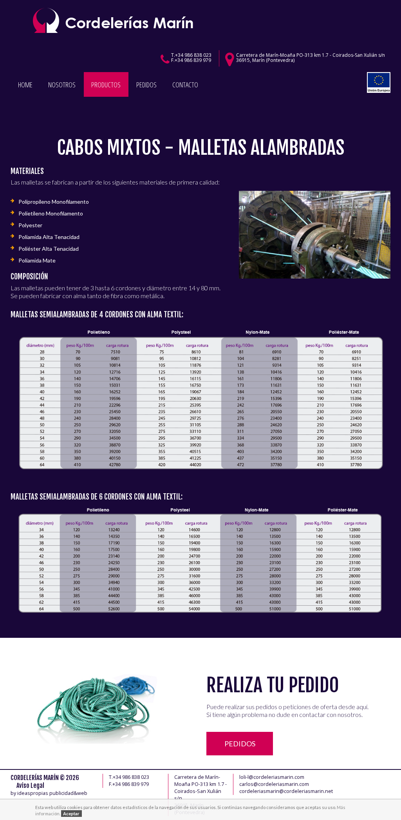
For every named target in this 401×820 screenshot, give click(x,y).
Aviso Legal (30, 785)
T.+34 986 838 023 (191, 55)
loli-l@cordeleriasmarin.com (271, 777)
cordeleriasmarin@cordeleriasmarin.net (286, 791)
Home (25, 84)
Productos (106, 84)
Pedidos (146, 84)
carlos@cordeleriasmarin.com (274, 784)
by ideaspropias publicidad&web (49, 793)
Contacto (185, 84)
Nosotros (62, 84)
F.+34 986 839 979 (191, 60)
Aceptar (71, 813)
